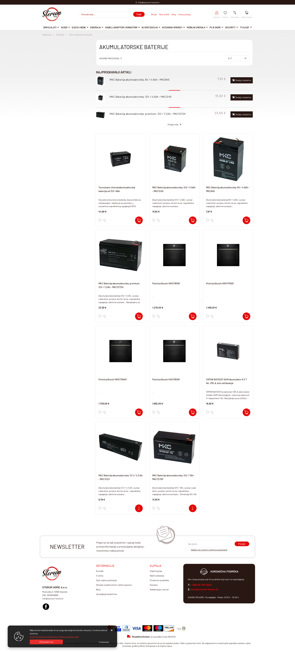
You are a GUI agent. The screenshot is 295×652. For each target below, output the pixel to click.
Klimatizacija (150, 27)
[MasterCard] (147, 628)
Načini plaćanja (157, 575)
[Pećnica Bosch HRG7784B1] (139, 412)
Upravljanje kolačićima (106, 594)
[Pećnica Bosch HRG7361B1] (193, 316)
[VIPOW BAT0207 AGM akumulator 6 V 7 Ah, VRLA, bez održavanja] (246, 412)
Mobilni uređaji (196, 27)
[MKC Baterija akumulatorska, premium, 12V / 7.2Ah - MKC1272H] (139, 316)
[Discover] (169, 628)
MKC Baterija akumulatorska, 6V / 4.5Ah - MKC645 (139, 79)
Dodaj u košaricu (243, 80)
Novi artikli (164, 14)
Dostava (153, 585)
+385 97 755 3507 (201, 584)
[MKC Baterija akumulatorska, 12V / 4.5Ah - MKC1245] (193, 220)
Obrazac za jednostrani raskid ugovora (114, 585)
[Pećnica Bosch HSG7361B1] (193, 412)
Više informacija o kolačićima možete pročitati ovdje (54, 636)
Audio (64, 27)
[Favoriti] (225, 13)
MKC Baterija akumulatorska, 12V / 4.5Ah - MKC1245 (140, 96)
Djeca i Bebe (79, 27)
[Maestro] (158, 628)
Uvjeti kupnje (156, 571)
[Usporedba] (234, 13)
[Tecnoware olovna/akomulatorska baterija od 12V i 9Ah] (139, 220)
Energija (95, 27)
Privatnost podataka (159, 580)
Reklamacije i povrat (159, 589)
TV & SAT (244, 27)
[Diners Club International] (126, 628)
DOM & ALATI (50, 27)
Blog (174, 14)
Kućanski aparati (172, 27)
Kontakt (100, 571)
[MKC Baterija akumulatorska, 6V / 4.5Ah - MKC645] (246, 220)
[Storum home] (46, 605)
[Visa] (136, 628)
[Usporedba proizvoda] (104, 220)
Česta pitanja (184, 14)
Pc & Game (215, 27)
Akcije (154, 14)
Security (230, 27)
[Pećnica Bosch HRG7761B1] (246, 316)
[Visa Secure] (118, 628)
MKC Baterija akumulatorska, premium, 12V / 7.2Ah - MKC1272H (148, 113)
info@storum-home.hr (204, 589)
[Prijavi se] (216, 13)
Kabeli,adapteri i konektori (121, 27)
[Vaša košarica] (246, 13)
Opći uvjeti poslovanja (106, 580)
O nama (99, 575)
